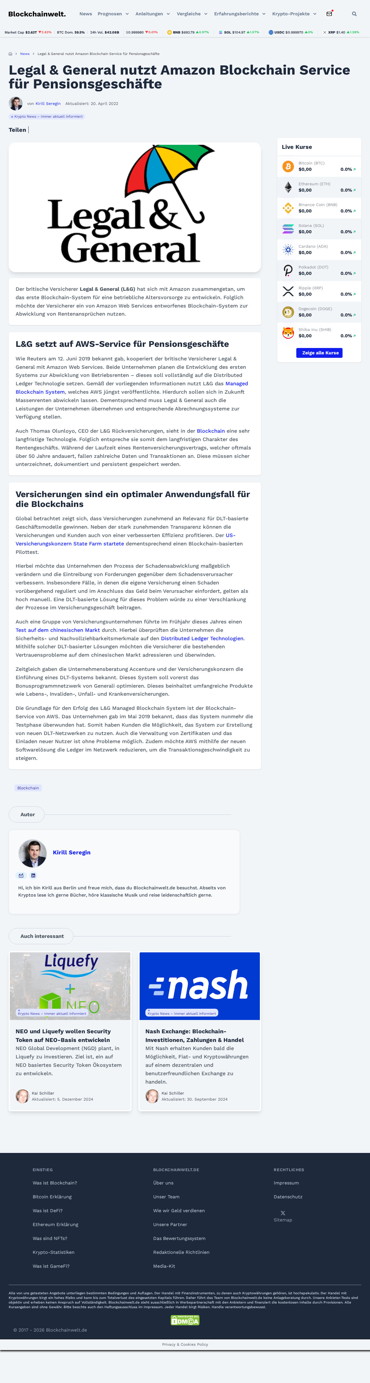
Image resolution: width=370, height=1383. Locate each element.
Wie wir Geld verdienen (179, 1210)
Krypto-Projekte (291, 13)
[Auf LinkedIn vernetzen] (33, 875)
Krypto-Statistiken (54, 1252)
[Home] (10, 53)
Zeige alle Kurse (320, 353)
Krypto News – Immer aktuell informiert (48, 116)
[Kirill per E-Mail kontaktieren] (21, 875)
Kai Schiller (43, 1093)
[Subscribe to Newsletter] (329, 14)
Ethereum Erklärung (55, 1224)
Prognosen (110, 13)
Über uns (163, 1183)
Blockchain (211, 431)
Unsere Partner (170, 1224)
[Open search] (354, 14)
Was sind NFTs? (50, 1238)
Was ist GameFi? (51, 1266)
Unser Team (166, 1196)
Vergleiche (189, 13)
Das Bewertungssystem (179, 1238)
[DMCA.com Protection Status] (185, 1320)
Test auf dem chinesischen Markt (58, 630)
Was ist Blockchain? (55, 1183)
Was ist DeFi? (48, 1210)
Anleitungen (149, 13)
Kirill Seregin (71, 852)
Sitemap (283, 1220)
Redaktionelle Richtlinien (181, 1252)
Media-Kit (164, 1266)
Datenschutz (288, 1196)
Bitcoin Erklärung (52, 1196)
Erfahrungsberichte (236, 13)
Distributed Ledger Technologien (202, 638)
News (85, 13)
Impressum (286, 1183)
